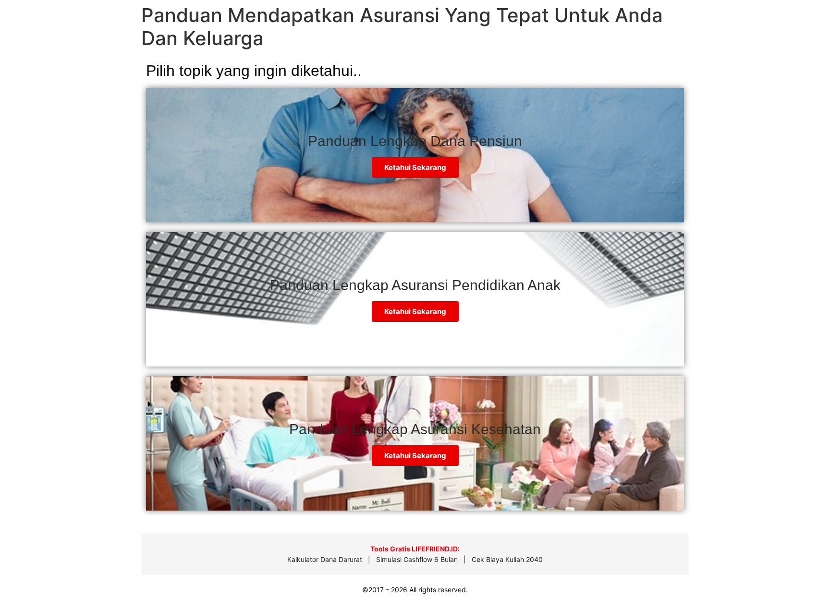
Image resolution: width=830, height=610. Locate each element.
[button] (802, 581)
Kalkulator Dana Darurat (324, 559)
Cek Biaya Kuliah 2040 (507, 559)
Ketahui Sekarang (415, 311)
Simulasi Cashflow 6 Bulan (417, 559)
